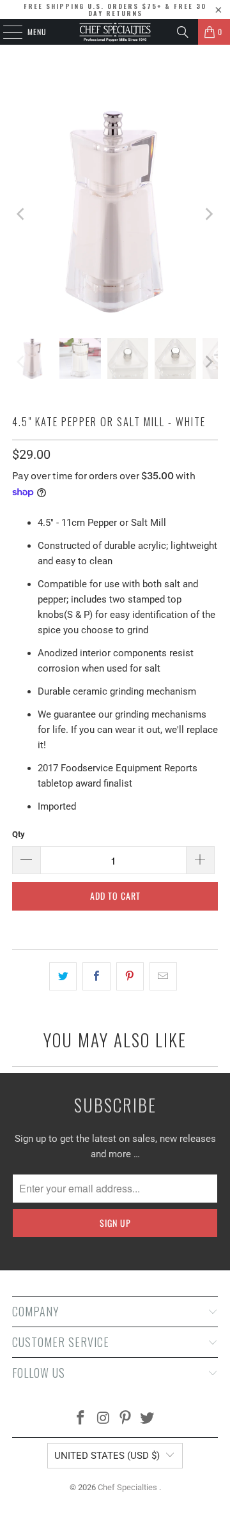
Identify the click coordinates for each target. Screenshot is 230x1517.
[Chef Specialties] (114, 32)
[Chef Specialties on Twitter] (147, 1419)
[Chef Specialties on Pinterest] (125, 1419)
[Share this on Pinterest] (130, 976)
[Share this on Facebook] (96, 976)
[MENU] (6, 32)
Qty (18, 834)
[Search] (183, 32)
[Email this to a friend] (163, 976)
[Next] (208, 214)
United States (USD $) (107, 1455)
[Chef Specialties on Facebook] (81, 1419)
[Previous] (22, 214)
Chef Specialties (128, 1487)
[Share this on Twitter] (63, 976)
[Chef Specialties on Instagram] (103, 1419)
